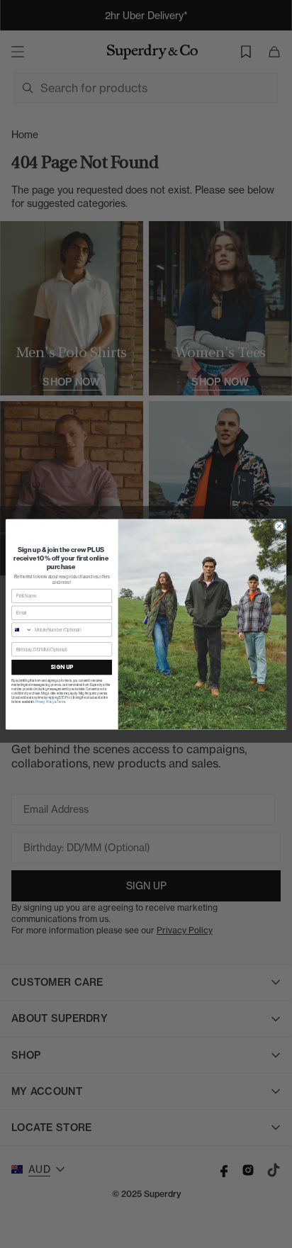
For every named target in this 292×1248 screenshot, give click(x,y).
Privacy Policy (45, 701)
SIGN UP (61, 666)
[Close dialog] (279, 526)
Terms (61, 701)
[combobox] (22, 629)
